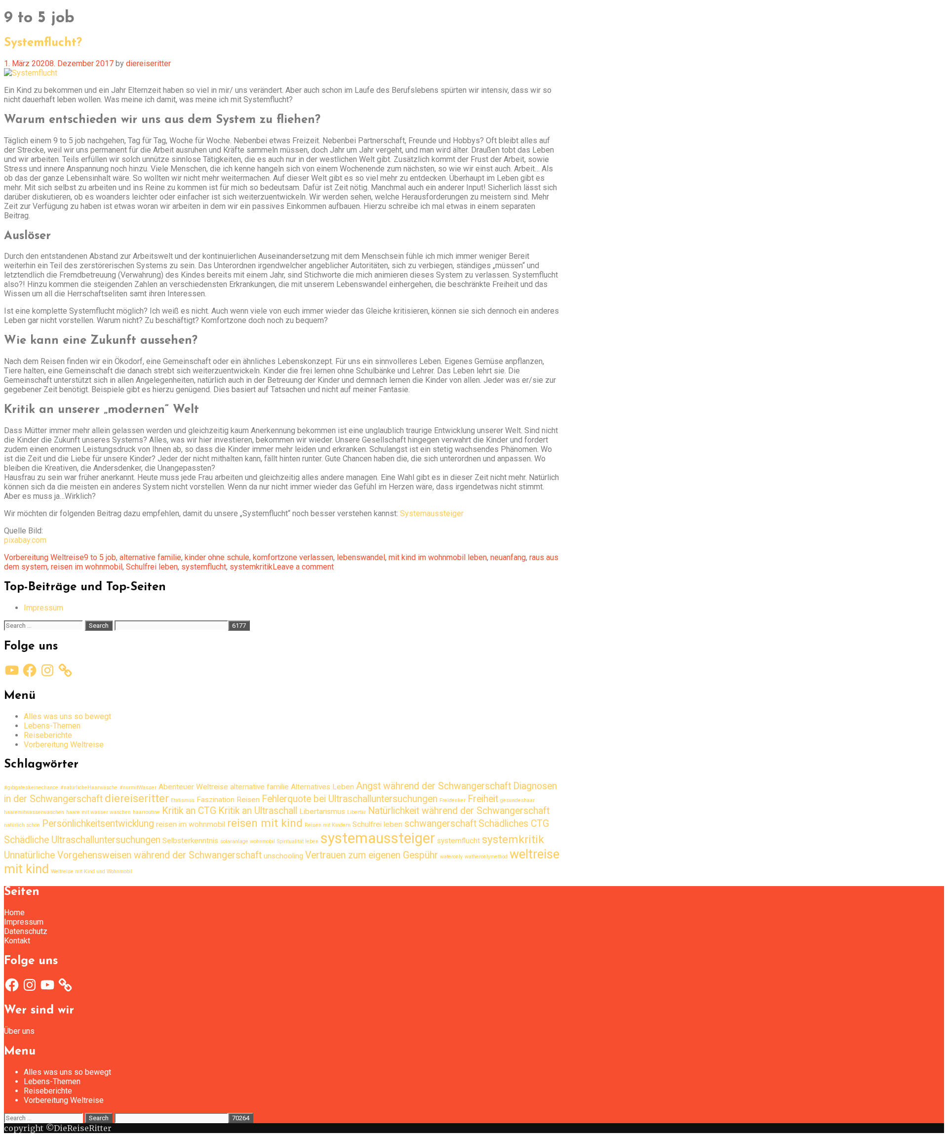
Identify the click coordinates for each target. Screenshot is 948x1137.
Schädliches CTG (513, 823)
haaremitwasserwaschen (34, 812)
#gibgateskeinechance (31, 787)
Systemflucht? (43, 43)
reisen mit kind (265, 823)
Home (14, 912)
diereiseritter (137, 798)
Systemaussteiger (432, 513)
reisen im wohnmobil (86, 566)
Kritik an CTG (189, 810)
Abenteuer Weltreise (193, 786)
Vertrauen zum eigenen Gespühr (371, 855)
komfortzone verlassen (293, 557)
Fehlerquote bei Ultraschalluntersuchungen (349, 799)
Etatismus (183, 800)
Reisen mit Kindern (328, 825)
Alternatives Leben (322, 786)
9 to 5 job (100, 557)
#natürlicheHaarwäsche (89, 787)
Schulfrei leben (152, 566)
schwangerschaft (440, 823)
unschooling (283, 856)
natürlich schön (22, 825)
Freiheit (483, 799)
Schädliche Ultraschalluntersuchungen (82, 840)
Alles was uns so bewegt (67, 716)
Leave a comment (303, 566)
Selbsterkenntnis (190, 840)
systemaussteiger (377, 838)
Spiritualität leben (297, 841)
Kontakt (17, 940)
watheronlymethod (486, 856)
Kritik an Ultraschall (257, 810)
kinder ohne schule (217, 557)
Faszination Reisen (228, 799)
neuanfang (508, 557)
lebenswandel (361, 557)
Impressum (43, 607)
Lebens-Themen (52, 726)
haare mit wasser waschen (98, 812)
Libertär (356, 812)
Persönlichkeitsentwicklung (98, 823)
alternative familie (150, 557)
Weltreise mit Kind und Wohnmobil (91, 871)
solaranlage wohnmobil (247, 841)
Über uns (19, 1031)
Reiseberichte (48, 735)
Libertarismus (322, 811)
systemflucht (203, 566)
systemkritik (251, 566)
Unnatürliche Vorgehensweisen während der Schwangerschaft (133, 855)
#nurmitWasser (138, 787)
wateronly (451, 856)
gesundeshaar (517, 800)
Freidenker (452, 800)
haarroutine (146, 812)
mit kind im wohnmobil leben (438, 557)
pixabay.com (25, 540)
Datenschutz (25, 931)
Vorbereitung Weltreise (44, 557)
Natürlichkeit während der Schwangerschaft (459, 810)
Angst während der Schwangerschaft (433, 786)
